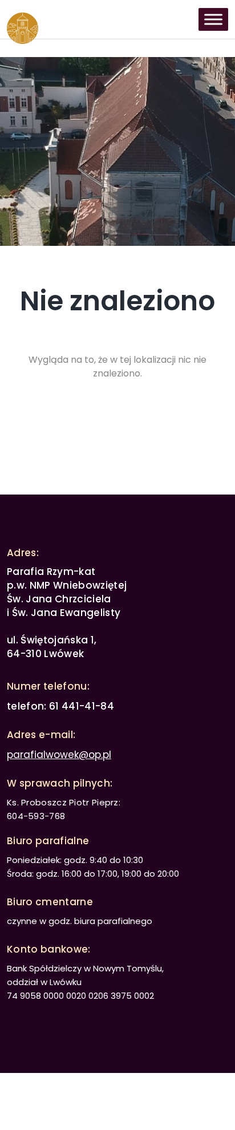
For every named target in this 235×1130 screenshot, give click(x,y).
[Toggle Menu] (213, 19)
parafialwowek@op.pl (59, 755)
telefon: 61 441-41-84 (60, 706)
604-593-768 (36, 816)
